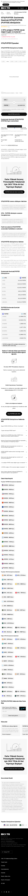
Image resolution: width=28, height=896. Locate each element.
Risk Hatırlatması (18, 806)
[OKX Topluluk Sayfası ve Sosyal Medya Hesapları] (11, 892)
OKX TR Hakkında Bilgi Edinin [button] (9, 858)
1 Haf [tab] (12, 61)
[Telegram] (4, 892)
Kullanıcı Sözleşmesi (13, 809)
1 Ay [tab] (16, 61)
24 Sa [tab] (8, 61)
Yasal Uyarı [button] (4, 862)
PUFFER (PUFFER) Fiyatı (13, 145)
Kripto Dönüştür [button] (5, 879)
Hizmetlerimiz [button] (5, 869)
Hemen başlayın (6, 734)
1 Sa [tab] (3, 61)
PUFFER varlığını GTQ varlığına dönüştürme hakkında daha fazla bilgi (14, 345)
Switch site (6, 4)
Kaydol (22, 8)
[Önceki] (2, 825)
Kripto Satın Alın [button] (5, 876)
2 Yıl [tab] (24, 61)
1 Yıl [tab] (20, 61)
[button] (18, 8)
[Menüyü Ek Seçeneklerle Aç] (26, 8)
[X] (1, 892)
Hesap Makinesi (9, 13)
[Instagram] (6, 892)
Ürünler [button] (3, 865)
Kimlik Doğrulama (9, 390)
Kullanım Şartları (9, 806)
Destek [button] (3, 872)
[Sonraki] (26, 825)
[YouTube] (8, 892)
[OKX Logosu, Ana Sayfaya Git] (5, 8)
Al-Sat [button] (3, 883)
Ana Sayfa (2, 13)
